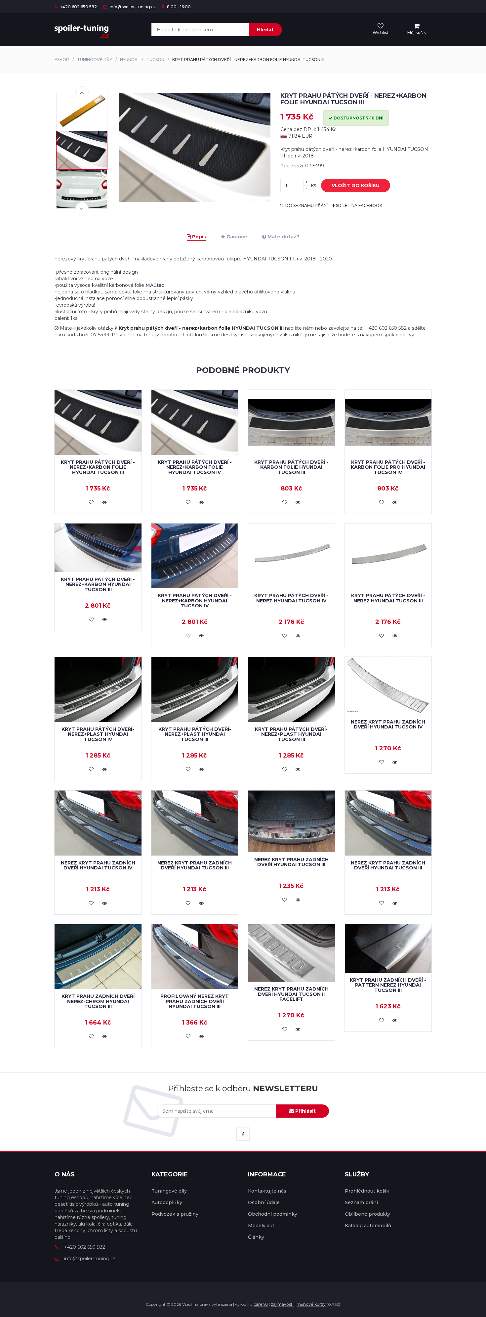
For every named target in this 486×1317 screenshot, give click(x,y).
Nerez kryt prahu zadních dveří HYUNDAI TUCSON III (194, 865)
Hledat (265, 30)
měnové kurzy (311, 1304)
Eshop (62, 59)
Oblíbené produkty (367, 1214)
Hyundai (129, 59)
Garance (236, 237)
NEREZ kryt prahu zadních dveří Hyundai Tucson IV (388, 724)
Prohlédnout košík (367, 1191)
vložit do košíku (356, 185)
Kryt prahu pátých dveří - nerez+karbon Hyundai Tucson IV (195, 600)
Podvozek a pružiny (174, 1214)
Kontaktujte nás (267, 1191)
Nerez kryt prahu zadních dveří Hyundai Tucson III (291, 862)
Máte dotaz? (283, 237)
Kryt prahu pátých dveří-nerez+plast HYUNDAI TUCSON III (194, 734)
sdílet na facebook (358, 205)
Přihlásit (305, 1111)
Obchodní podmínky (272, 1214)
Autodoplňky (166, 1202)
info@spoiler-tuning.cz (132, 6)
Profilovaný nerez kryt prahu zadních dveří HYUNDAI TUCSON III (194, 1001)
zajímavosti (282, 1304)
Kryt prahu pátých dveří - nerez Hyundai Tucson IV (291, 597)
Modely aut (261, 1226)
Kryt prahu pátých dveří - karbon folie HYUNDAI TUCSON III (291, 467)
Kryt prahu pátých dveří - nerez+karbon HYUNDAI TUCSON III (98, 584)
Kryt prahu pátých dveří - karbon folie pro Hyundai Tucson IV (388, 467)
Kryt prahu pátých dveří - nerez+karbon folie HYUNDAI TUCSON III (98, 467)
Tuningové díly (94, 59)
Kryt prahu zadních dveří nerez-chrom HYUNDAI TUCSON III (98, 1001)
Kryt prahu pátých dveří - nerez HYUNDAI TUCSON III (388, 597)
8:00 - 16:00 (178, 6)
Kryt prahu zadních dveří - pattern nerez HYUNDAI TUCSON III (388, 985)
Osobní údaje (264, 1202)
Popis (198, 237)
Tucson (155, 59)
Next (82, 208)
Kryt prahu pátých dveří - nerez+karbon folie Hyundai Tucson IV (195, 467)
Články (256, 1237)
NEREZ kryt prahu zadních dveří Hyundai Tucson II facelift (291, 994)
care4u (261, 1304)
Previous (82, 92)
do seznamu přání (306, 205)
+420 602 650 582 (78, 6)
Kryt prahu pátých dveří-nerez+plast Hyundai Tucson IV (97, 734)
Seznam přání (361, 1202)
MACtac (154, 285)
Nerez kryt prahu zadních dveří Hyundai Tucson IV (98, 865)
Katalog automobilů (368, 1226)
